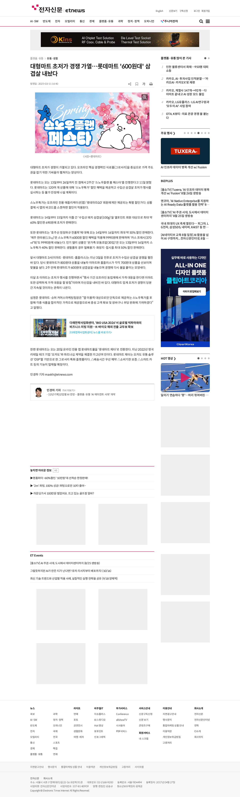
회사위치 (198, 737)
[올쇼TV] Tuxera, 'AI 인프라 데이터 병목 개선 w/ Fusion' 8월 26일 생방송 (185, 191)
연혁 (196, 725)
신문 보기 (143, 719)
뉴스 (32, 708)
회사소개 (47, 778)
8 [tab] (209, 133)
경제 (91, 21)
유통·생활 (52, 58)
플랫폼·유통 (106, 21)
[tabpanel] (185, 92)
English (159, 10)
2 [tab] (209, 58)
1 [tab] (205, 58)
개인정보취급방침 (172, 737)
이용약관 (167, 731)
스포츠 (56, 742)
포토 (76, 719)
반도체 (46, 21)
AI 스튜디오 (99, 719)
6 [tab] (202, 133)
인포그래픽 (99, 737)
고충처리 (167, 742)
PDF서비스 (121, 731)
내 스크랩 (143, 738)
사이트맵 (139, 767)
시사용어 (120, 725)
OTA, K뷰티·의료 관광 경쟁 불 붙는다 (187, 116)
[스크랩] (136, 84)
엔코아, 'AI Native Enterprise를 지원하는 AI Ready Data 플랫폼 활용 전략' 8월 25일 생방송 (185, 204)
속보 (32, 714)
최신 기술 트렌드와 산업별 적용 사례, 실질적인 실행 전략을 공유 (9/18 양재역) (74, 578)
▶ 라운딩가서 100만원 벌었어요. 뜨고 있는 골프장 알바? (62, 493)
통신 (82, 21)
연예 (76, 714)
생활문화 (78, 731)
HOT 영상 (168, 358)
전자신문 (198, 714)
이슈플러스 (99, 714)
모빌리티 (70, 21)
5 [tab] (198, 133)
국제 (55, 731)
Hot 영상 (98, 725)
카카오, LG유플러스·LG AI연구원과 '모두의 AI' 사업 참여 (187, 104)
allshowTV (121, 719)
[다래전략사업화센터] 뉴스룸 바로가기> (91, 332)
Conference (122, 714)
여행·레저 (79, 737)
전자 (57, 21)
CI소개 (197, 731)
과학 (120, 21)
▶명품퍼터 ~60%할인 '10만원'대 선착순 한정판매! (59, 478)
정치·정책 (133, 21)
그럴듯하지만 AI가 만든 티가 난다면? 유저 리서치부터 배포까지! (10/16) (70, 571)
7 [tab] (205, 133)
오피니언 (149, 21)
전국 (55, 737)
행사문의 (167, 719)
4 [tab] (195, 133)
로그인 (197, 10)
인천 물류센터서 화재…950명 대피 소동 (187, 69)
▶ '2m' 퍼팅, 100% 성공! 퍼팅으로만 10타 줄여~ (58, 486)
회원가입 (205, 10)
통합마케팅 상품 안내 (173, 725)
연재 (55, 754)
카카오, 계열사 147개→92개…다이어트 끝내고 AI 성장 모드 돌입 (186, 92)
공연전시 (78, 725)
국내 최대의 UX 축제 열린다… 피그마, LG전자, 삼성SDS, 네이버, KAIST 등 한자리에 (184, 227)
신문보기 (173, 10)
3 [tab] (191, 133)
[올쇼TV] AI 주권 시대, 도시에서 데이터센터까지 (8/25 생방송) (65, 563)
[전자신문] (58, 8)
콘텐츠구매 (144, 725)
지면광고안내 (169, 714)
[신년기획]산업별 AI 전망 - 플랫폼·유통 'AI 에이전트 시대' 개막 (81, 394)
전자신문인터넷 (202, 719)
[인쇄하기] (151, 84)
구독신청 (184, 10)
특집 (55, 748)
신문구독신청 (145, 714)
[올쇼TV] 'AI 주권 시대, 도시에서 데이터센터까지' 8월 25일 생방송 (184, 214)
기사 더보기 (68, 390)
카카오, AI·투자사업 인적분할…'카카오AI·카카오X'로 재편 (187, 80)
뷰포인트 (98, 731)
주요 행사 (168, 133)
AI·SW (34, 21)
